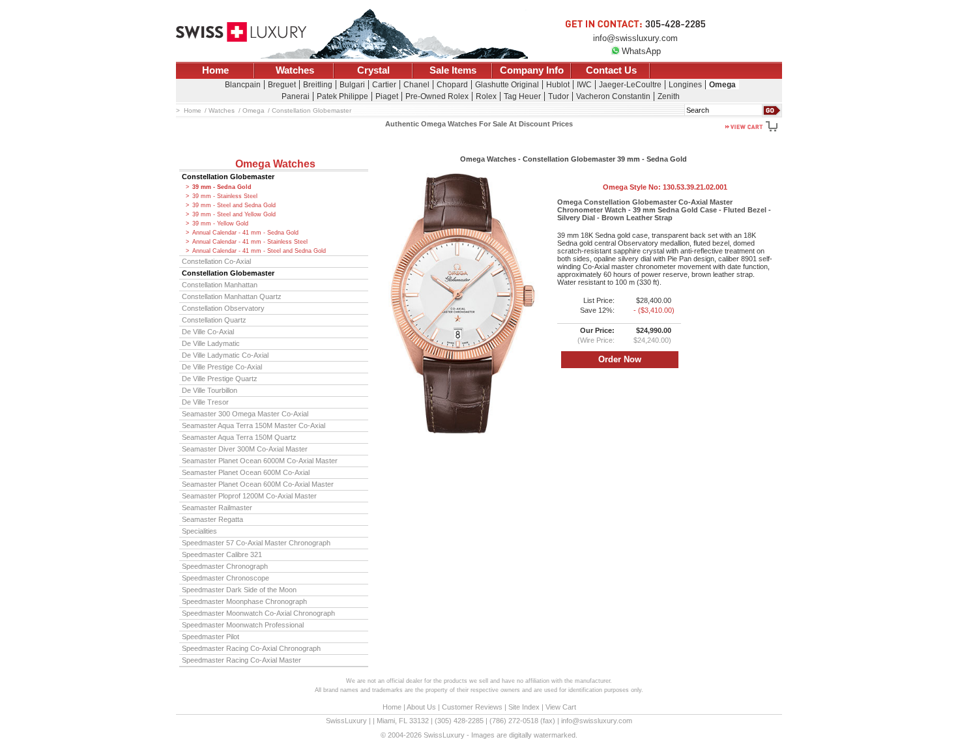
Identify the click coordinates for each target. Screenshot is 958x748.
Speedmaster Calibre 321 (222, 554)
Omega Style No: (665, 187)
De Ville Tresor (205, 402)
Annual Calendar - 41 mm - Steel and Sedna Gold (259, 251)
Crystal (373, 70)
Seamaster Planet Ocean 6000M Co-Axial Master (260, 461)
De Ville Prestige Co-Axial (222, 367)
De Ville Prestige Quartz (219, 378)
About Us (421, 707)
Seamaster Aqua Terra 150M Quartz (239, 437)
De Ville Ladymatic (211, 343)
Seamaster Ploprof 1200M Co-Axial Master (249, 496)
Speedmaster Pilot (210, 636)
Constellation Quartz (214, 320)
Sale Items (452, 70)
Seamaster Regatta (212, 519)
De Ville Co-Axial (208, 332)
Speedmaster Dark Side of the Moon (239, 590)
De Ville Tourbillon (209, 390)
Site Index (524, 707)
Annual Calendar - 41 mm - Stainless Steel (250, 241)
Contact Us (611, 70)
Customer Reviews (472, 707)
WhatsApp (641, 51)
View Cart (560, 707)
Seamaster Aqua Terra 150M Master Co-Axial (253, 425)
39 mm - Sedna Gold (222, 187)
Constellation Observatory (223, 308)
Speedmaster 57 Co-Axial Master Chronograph (256, 543)
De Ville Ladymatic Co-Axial (225, 355)
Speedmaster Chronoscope (225, 578)
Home (215, 70)
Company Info (532, 70)
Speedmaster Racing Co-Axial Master (241, 660)
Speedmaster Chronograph (225, 566)
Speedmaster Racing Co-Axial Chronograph (251, 648)
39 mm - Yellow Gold (220, 223)
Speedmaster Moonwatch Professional (243, 625)
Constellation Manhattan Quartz (232, 296)
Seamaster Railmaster (217, 507)
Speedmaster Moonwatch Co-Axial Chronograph (258, 613)
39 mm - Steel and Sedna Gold (234, 205)
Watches (295, 70)
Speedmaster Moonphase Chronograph (244, 601)
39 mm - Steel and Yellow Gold (234, 214)
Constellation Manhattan (219, 285)
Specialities (199, 531)
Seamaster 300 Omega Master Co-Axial (245, 414)
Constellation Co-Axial (216, 261)
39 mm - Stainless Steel (224, 196)
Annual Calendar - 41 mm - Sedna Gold (245, 232)
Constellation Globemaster (228, 176)
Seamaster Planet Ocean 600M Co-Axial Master (258, 484)
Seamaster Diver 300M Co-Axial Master (245, 449)
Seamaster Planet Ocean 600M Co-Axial (246, 472)
